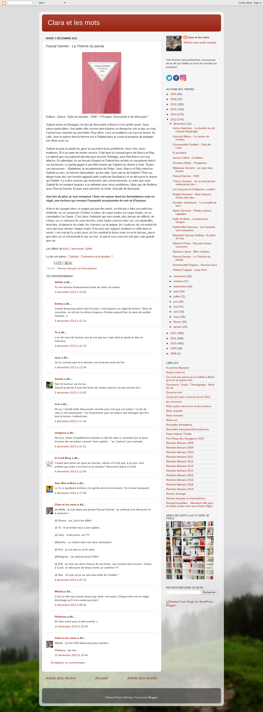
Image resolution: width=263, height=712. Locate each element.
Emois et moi (174, 392)
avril (176, 311)
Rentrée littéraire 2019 (179, 489)
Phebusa (60, 616)
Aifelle (59, 282)
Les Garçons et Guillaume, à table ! (194, 189)
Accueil (101, 678)
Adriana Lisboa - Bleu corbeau (191, 251)
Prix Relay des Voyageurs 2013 (185, 438)
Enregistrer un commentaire (68, 662)
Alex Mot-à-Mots (65, 483)
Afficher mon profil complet (199, 42)
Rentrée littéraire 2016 (179, 480)
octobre (178, 281)
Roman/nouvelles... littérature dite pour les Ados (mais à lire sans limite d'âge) (190, 505)
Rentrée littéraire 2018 (179, 484)
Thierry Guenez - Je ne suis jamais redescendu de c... (194, 183)
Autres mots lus (175, 372)
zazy (57, 357)
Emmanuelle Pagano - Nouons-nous (195, 264)
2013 (173, 119)
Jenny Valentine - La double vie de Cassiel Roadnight (194, 130)
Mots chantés (174, 410)
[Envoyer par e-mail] (56, 263)
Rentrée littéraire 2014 (179, 470)
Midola (59, 591)
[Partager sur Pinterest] (70, 263)
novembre (180, 276)
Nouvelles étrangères (179, 424)
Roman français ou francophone (77, 268)
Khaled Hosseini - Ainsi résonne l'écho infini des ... (192, 196)
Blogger (152, 697)
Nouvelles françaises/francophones (187, 429)
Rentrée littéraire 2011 (179, 456)
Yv (56, 332)
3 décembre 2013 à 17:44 (70, 421)
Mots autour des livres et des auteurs (188, 406)
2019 (173, 94)
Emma (59, 303)
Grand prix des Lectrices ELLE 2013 (188, 397)
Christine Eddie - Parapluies (190, 163)
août (176, 291)
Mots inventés (174, 415)
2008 (173, 353)
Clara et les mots (74, 23)
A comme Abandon (177, 367)
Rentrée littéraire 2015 (179, 475)
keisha (59, 379)
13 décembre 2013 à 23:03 (71, 626)
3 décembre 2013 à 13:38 (70, 367)
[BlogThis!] (59, 263)
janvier (177, 326)
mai (176, 306)
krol (57, 404)
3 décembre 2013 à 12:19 (70, 345)
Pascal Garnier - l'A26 (186, 176)
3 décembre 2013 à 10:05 (70, 292)
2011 (173, 338)
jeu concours (174, 401)
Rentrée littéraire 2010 (179, 452)
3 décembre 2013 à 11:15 (70, 320)
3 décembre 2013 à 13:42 (70, 392)
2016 (173, 104)
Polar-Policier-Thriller (179, 434)
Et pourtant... (180, 152)
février (177, 321)
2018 (173, 99)
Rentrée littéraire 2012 (179, 461)
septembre (180, 286)
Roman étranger (176, 493)
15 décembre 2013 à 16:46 (71, 655)
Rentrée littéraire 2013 (179, 466)
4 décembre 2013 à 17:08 (70, 493)
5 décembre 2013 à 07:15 (70, 580)
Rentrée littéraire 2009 (179, 447)
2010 (173, 343)
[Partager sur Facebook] (67, 263)
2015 (173, 109)
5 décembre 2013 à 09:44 (70, 605)
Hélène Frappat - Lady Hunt (190, 269)
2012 (173, 333)
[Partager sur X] (63, 263)
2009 (173, 348)
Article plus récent (60, 678)
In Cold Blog (63, 458)
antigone (60, 432)
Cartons (74, 256)
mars (176, 316)
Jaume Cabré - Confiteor (188, 157)
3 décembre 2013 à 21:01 (70, 446)
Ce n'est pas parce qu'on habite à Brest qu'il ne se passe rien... (190, 379)
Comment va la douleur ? (97, 256)
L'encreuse (77, 248)
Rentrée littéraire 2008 (179, 443)
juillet (176, 296)
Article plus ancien (142, 678)
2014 (173, 114)
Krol (65, 248)
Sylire (88, 248)
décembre (180, 123)
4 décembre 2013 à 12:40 (70, 471)
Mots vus (171, 420)
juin (175, 301)
